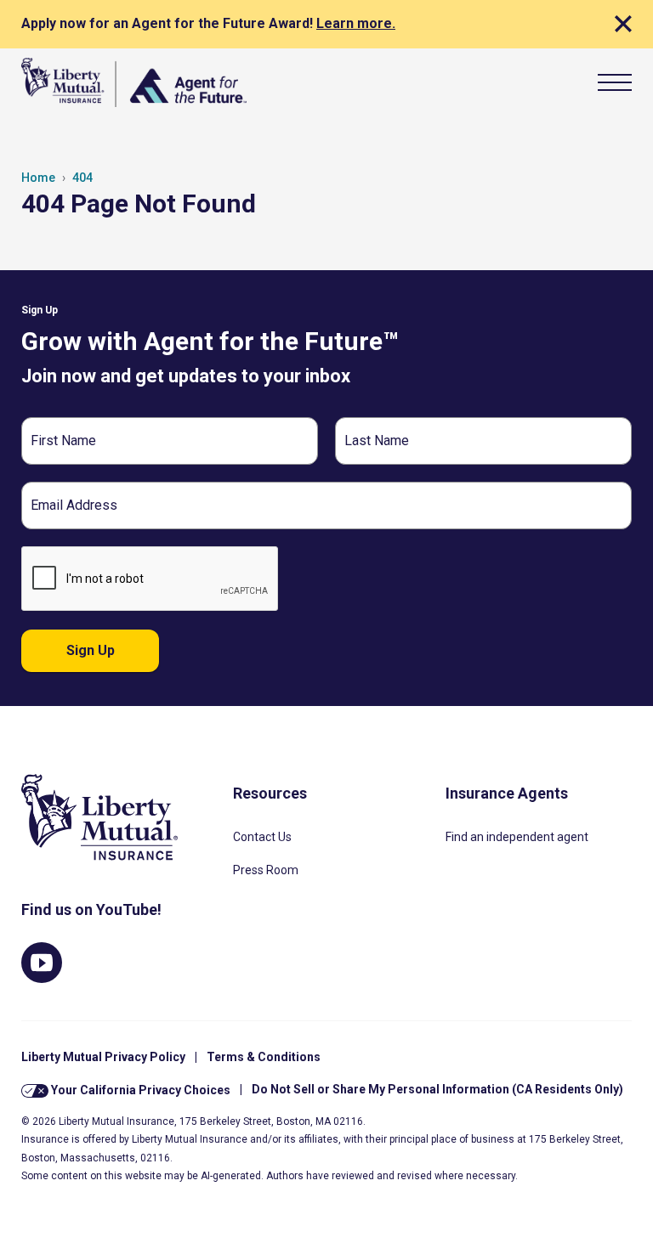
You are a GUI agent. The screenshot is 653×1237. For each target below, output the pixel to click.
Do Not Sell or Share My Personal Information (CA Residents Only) (437, 1089)
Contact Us (262, 837)
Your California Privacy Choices (139, 1089)
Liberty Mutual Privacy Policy (103, 1057)
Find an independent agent (517, 837)
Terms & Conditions (264, 1057)
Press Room (265, 870)
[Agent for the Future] (134, 82)
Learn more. (355, 23)
